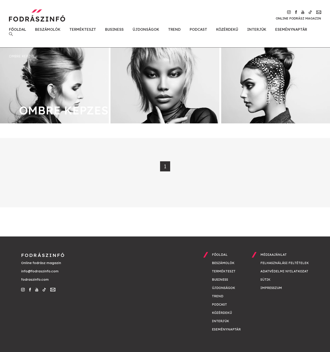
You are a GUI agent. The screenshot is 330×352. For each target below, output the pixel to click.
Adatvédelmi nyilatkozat (284, 271)
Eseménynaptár (291, 29)
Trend (174, 29)
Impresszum (271, 288)
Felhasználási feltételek (284, 263)
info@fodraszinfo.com (40, 271)
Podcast (198, 29)
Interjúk (256, 29)
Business (114, 29)
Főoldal (17, 29)
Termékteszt (82, 29)
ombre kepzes (21, 56)
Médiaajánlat (273, 255)
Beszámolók (47, 29)
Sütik (265, 280)
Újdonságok (146, 29)
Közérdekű (227, 29)
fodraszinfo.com (35, 279)
